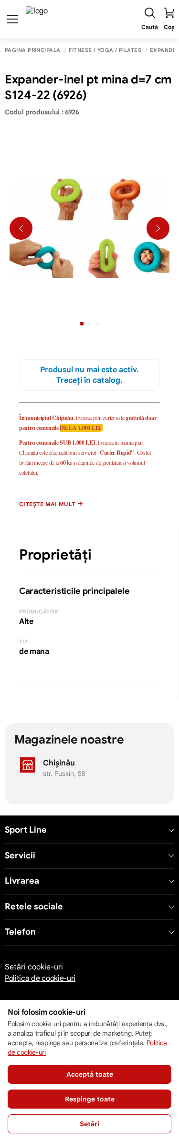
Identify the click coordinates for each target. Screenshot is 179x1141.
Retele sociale (34, 907)
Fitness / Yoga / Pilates (105, 50)
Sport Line (26, 830)
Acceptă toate (89, 1074)
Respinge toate (90, 1099)
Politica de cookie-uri (40, 978)
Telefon (20, 932)
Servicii (20, 856)
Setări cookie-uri (34, 967)
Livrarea (22, 881)
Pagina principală (32, 50)
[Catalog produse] (12, 19)
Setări (89, 1124)
